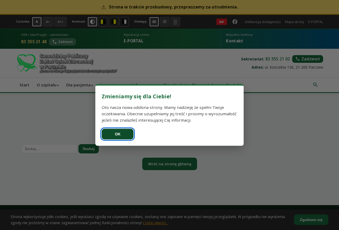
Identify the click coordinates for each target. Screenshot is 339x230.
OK (118, 134)
